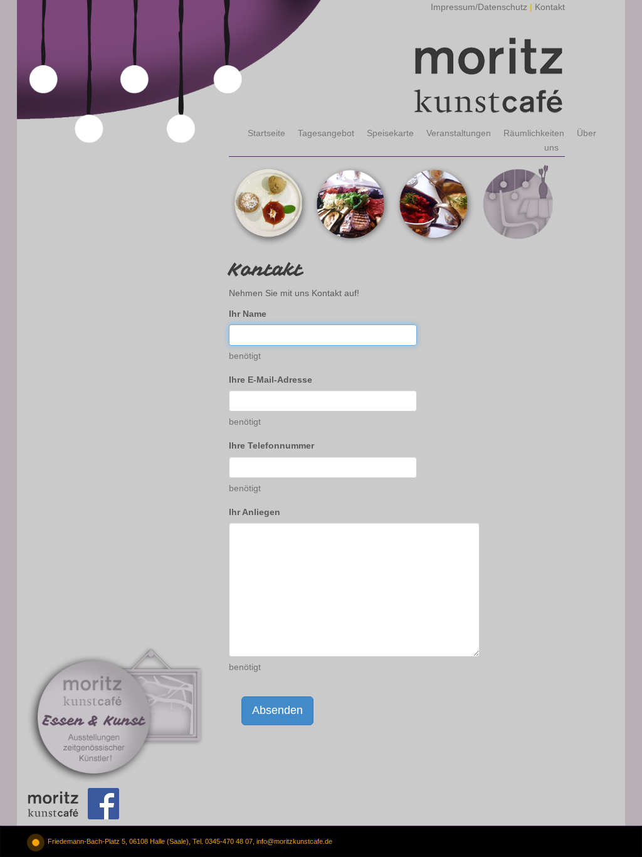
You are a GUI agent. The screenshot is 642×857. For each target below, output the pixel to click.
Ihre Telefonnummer (271, 445)
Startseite (266, 133)
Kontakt (550, 7)
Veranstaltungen (458, 133)
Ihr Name (247, 314)
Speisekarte (390, 133)
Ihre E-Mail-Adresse (270, 380)
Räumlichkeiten (533, 133)
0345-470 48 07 (229, 841)
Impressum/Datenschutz (479, 7)
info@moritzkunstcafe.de (294, 841)
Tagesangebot (326, 133)
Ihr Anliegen (254, 512)
